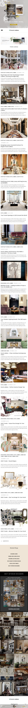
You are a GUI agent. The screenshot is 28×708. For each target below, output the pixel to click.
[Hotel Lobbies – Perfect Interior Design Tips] (14, 372)
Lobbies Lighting (8, 456)
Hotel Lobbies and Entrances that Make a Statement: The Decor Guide (12, 252)
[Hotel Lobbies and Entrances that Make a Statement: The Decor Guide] (14, 234)
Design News (3, 283)
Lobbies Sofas (11, 106)
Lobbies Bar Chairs (5, 350)
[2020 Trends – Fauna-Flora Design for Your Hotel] (14, 406)
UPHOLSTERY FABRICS (14, 563)
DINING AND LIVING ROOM (14, 556)
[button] (26, 595)
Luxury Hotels (20, 140)
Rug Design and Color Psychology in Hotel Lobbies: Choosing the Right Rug (12, 75)
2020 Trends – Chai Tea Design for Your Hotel (13, 497)
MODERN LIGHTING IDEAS (14, 558)
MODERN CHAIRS (14, 554)
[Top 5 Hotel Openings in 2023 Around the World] (14, 201)
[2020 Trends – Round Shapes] (14, 443)
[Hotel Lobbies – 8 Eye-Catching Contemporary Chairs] (14, 338)
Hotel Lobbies (13, 72)
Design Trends (10, 418)
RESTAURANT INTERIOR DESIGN (14, 561)
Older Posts (6, 541)
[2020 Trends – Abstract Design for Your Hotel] (14, 516)
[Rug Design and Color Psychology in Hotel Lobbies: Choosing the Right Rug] (14, 60)
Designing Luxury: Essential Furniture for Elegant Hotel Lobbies (12, 145)
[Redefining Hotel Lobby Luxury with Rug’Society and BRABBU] (14, 164)
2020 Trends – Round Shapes (8, 461)
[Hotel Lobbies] (14, 30)
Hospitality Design (5, 72)
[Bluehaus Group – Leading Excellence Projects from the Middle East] (14, 271)
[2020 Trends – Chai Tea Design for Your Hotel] (14, 480)
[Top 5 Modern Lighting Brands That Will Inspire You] (14, 305)
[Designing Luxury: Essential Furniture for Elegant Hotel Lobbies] (14, 128)
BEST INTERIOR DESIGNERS (14, 566)
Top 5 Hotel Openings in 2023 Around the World (14, 215)
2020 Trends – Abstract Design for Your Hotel (13, 531)
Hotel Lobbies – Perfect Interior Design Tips (13, 387)
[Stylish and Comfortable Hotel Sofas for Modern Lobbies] (14, 94)
